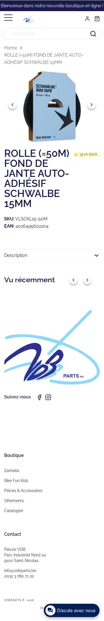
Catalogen (13, 510)
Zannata (11, 470)
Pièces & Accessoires (23, 490)
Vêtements (14, 500)
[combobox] (52, 33)
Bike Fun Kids (16, 480)
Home (10, 47)
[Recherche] (93, 33)
